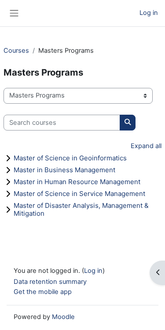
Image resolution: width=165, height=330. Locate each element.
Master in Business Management (64, 170)
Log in (148, 13)
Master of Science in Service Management (79, 193)
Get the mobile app (43, 292)
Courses (16, 50)
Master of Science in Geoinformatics (70, 158)
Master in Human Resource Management (77, 182)
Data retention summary (50, 282)
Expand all (146, 146)
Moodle (63, 317)
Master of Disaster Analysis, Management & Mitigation (81, 209)
